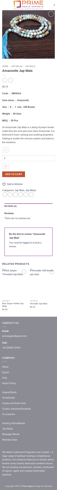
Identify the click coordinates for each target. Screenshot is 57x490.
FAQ (4, 378)
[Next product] (4, 80)
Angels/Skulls (9, 392)
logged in (27, 242)
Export (5, 372)
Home (5, 66)
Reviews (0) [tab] (10, 206)
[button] (4, 5)
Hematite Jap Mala (38, 304)
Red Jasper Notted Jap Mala (13, 304)
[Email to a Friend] (20, 194)
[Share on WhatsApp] (4, 194)
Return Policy (9, 383)
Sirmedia (48, 486)
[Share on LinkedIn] (31, 194)
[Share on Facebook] (10, 194)
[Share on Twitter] (15, 194)
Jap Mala (30, 66)
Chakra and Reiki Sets (14, 403)
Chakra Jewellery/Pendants (16, 409)
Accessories (8, 414)
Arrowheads (8, 397)
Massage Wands (10, 434)
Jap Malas (16, 66)
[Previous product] (10, 80)
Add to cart (13, 174)
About (5, 367)
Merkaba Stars (9, 440)
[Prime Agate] (28, 5)
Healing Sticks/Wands (13, 423)
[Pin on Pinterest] (26, 194)
